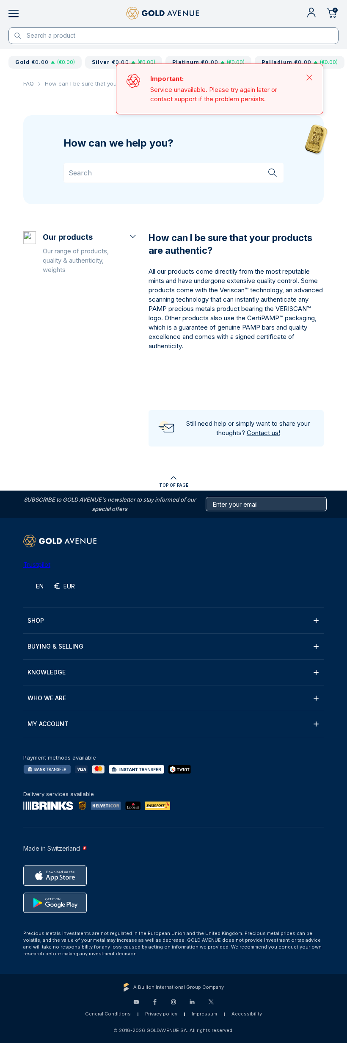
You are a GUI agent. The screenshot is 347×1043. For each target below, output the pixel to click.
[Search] (273, 172)
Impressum (204, 1014)
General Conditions (108, 1014)
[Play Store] (55, 903)
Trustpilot (36, 564)
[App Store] (55, 875)
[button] (90, 253)
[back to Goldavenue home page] (162, 13)
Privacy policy (161, 1014)
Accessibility (246, 1014)
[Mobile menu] (13, 13)
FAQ (28, 83)
